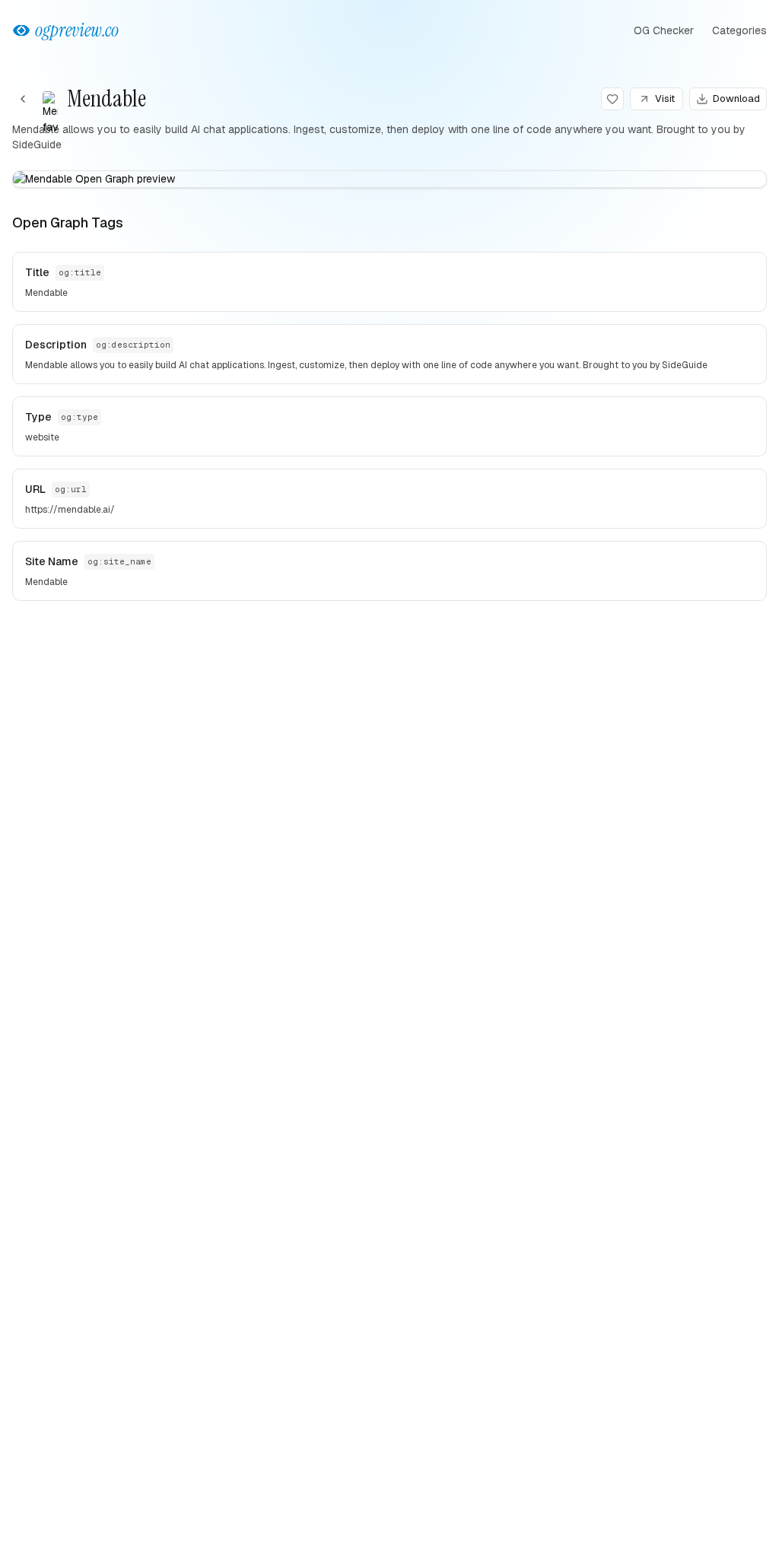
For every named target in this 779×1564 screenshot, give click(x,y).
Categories (739, 30)
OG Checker (664, 30)
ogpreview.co (77, 30)
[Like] (612, 98)
